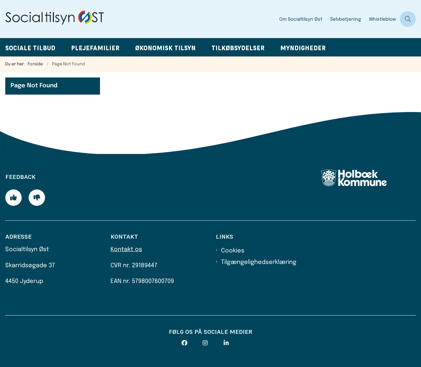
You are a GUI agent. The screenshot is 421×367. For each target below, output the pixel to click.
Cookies (232, 251)
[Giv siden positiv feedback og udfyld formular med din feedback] (13, 197)
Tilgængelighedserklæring (258, 262)
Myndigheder (303, 48)
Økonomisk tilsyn (165, 48)
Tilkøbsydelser (237, 48)
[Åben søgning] (408, 19)
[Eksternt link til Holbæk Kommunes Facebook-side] (192, 343)
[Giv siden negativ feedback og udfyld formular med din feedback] (37, 197)
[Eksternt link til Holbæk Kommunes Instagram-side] (213, 343)
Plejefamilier (95, 48)
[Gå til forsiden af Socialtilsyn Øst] (137, 19)
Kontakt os (126, 249)
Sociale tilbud (30, 48)
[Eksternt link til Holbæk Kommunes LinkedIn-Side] (234, 343)
